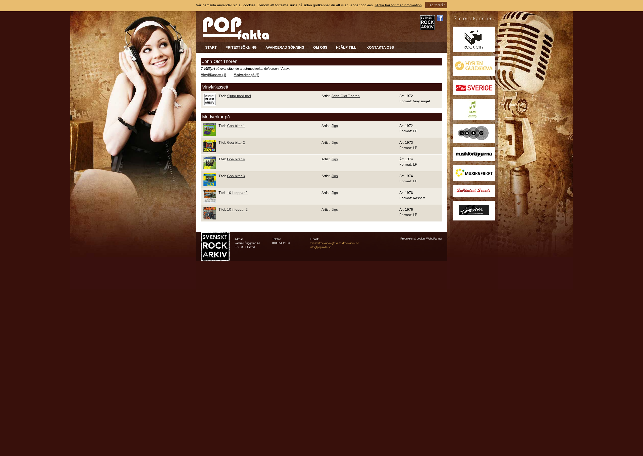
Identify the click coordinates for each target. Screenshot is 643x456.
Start (211, 47)
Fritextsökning (241, 47)
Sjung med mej (239, 96)
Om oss (320, 47)
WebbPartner (434, 238)
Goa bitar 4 (236, 159)
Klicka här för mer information (398, 5)
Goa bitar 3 (236, 176)
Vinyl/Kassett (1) (213, 75)
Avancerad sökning (284, 47)
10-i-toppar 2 (237, 193)
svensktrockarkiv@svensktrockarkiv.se (334, 243)
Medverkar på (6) (246, 75)
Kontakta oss (380, 47)
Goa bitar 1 (236, 126)
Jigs (335, 126)
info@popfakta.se (320, 247)
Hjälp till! (347, 47)
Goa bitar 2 (236, 142)
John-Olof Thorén (346, 96)
